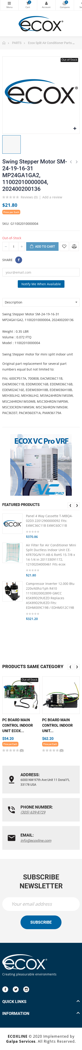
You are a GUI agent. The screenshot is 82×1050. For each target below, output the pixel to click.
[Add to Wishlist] (64, 246)
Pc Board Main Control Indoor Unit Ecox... (17, 725)
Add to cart (44, 246)
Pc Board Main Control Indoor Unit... (57, 725)
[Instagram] (26, 989)
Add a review (52, 197)
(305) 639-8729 (32, 812)
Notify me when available (41, 284)
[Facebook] (5, 989)
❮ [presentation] (70, 505)
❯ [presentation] (77, 505)
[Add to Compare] (74, 246)
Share (18, 260)
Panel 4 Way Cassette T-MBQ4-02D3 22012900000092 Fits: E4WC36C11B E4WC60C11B (49, 521)
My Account (46, 5)
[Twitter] (16, 989)
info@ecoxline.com (35, 840)
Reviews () (29, 197)
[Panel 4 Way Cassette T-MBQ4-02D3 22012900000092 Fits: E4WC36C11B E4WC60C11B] (12, 523)
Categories (9, 5)
